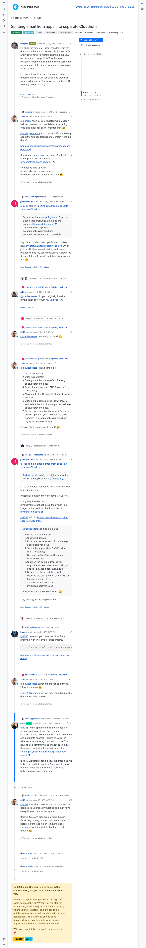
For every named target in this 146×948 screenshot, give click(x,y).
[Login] (142, 3)
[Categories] (3, 3)
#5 (71, 292)
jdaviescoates (26, 201)
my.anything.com (45, 155)
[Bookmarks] (3, 26)
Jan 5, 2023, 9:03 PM (46, 632)
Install (131, 6)
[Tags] (3, 15)
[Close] (68, 887)
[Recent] (3, 9)
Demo (114, 6)
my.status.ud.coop (30, 511)
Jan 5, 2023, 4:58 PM (52, 201)
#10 (70, 679)
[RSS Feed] (122, 32)
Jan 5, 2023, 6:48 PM (43, 363)
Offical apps (82, 6)
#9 (71, 632)
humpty (23, 632)
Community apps (100, 6)
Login (28, 939)
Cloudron (28, 267)
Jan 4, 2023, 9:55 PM (55, 44)
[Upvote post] (65, 103)
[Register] (142, 9)
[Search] (3, 32)
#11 (71, 723)
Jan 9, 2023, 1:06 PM (50, 723)
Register (19, 939)
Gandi (38, 267)
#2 (71, 44)
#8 (71, 459)
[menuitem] (142, 3)
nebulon (27, 853)
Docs (123, 6)
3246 (22, 116)
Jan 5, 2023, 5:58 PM (43, 332)
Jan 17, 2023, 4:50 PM (44, 800)
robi (22, 292)
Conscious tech (26, 307)
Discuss (29, 33)
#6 (71, 332)
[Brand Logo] (15, 6)
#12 (70, 800)
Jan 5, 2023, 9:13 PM (43, 679)
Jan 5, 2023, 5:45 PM (42, 292)
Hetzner (46, 267)
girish (23, 723)
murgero (24, 44)
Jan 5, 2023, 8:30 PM (52, 459)
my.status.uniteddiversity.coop (42, 245)
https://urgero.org (27, 94)
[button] (3, 939)
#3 (71, 116)
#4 (71, 201)
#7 (71, 363)
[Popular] (3, 20)
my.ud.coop (52, 299)
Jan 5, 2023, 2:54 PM (43, 116)
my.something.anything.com (35, 161)
